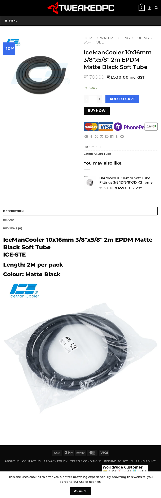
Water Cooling (115, 38)
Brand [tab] (8, 219)
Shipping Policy (143, 461)
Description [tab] (13, 211)
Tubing (142, 38)
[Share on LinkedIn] (111, 137)
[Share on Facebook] (91, 137)
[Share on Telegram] (122, 137)
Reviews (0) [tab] (12, 228)
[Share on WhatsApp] (86, 137)
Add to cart (122, 99)
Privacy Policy (55, 461)
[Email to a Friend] (101, 137)
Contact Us (31, 461)
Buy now (97, 111)
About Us (12, 461)
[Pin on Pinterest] (106, 137)
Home (89, 38)
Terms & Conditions (85, 461)
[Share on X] (96, 137)
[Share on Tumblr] (117, 137)
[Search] (156, 8)
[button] (141, 8)
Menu (13, 20)
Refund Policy (116, 461)
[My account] (150, 8)
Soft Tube (94, 42)
